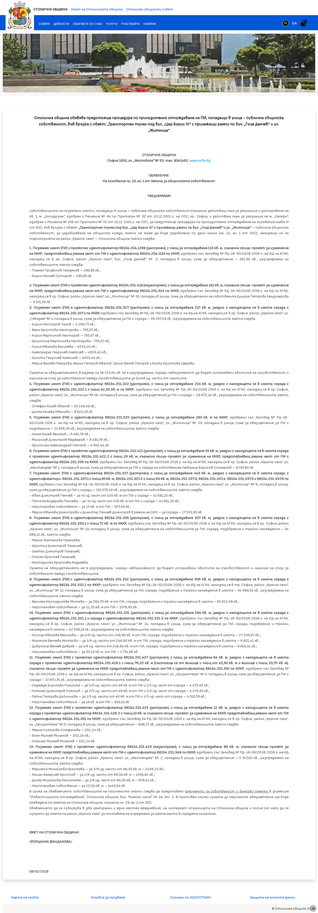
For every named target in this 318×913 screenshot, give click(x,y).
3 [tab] (278, 84)
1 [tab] (269, 84)
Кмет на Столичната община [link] (96, 9)
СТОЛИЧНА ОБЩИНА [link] (51, 9)
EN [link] (294, 23)
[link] (285, 23)
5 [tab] (288, 84)
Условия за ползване (108, 897)
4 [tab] (283, 84)
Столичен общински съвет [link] (149, 9)
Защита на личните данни (272, 897)
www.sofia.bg (199, 160)
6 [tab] (292, 84)
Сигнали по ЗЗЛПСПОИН (190, 897)
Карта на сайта (25, 897)
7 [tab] (297, 84)
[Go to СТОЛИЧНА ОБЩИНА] (20, 15)
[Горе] (313, 908)
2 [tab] (274, 84)
